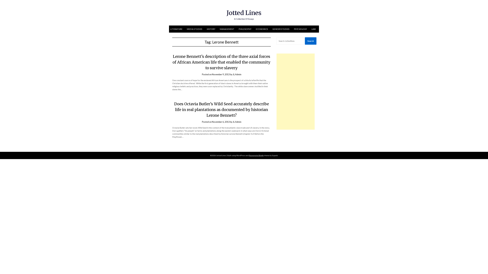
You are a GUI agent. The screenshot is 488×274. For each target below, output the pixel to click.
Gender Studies (280, 29)
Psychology (300, 29)
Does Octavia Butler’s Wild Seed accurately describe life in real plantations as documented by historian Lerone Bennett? (221, 109)
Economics (262, 29)
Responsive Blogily (256, 155)
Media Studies (194, 29)
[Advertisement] (296, 92)
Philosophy (245, 29)
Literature (176, 29)
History (211, 29)
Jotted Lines (244, 13)
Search (310, 41)
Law (313, 29)
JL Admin (237, 74)
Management (227, 29)
